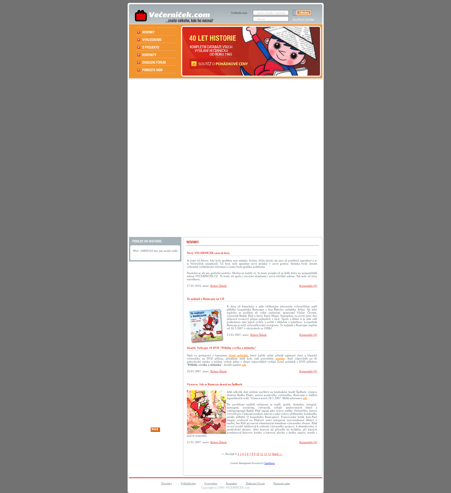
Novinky (166, 483)
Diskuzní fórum (255, 483)
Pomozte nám (282, 483)
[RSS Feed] (155, 430)
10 (257, 453)
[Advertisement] (225, 159)
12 (265, 453)
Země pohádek (238, 355)
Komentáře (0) (308, 285)
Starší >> (277, 453)
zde (244, 364)
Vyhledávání (188, 483)
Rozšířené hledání (303, 19)
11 (261, 453)
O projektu (210, 483)
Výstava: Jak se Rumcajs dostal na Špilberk (214, 384)
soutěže (280, 358)
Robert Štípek (218, 285)
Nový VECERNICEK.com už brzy (208, 252)
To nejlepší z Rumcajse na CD (205, 298)
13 (269, 453)
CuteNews (269, 463)
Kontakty (231, 483)
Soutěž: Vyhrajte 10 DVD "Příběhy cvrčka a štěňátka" (221, 347)
